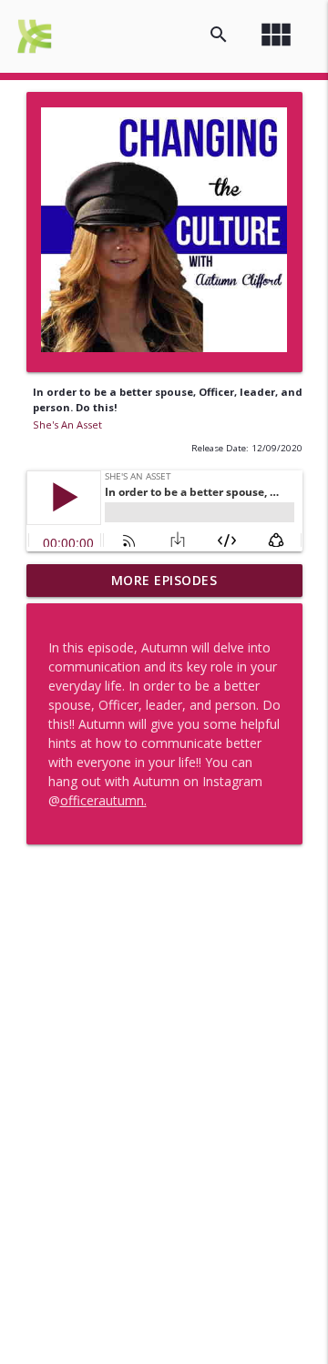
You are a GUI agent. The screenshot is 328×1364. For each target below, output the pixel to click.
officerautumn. (103, 800)
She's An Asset (67, 424)
